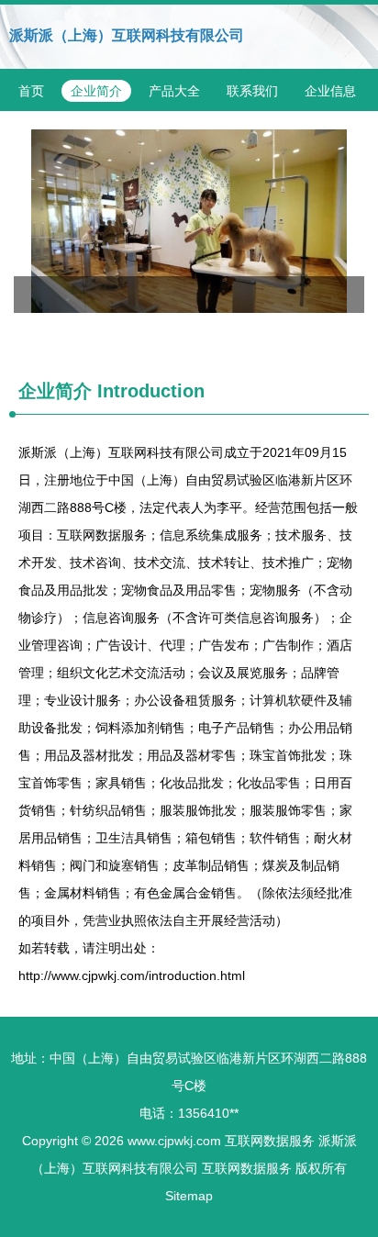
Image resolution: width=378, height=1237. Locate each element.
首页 (31, 91)
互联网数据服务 (270, 1140)
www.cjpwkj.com (174, 1140)
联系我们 (252, 91)
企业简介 (96, 91)
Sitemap (189, 1195)
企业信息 (330, 91)
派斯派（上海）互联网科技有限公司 (126, 35)
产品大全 (174, 91)
